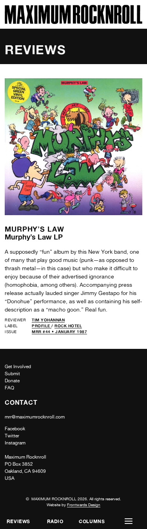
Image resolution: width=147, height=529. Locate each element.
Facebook (15, 428)
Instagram (15, 443)
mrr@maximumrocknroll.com (35, 417)
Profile (41, 325)
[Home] (73, 22)
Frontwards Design (83, 504)
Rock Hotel (68, 325)
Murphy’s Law (34, 229)
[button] (128, 521)
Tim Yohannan (48, 319)
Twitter (12, 436)
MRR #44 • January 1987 (59, 331)
